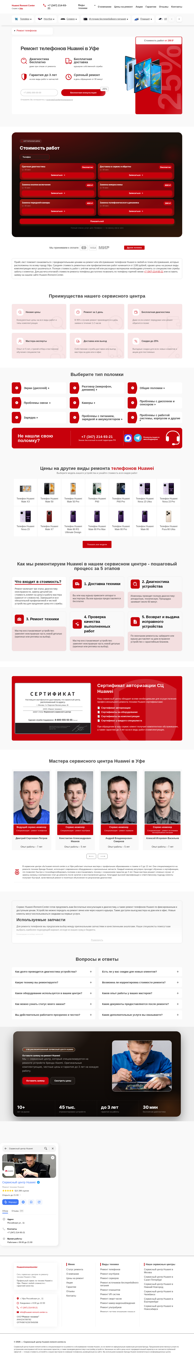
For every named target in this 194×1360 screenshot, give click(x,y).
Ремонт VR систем (110, 1294)
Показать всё (97, 221)
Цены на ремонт (123, 7)
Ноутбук (48, 19)
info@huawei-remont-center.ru (33, 1312)
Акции (139, 7)
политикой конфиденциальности (59, 100)
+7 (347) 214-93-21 (57, 7)
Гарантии (151, 7)
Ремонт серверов (109, 1278)
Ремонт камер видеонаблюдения (117, 1303)
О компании (104, 7)
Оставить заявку (35, 1080)
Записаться (56, 175)
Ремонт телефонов (110, 1269)
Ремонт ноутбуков (109, 1274)
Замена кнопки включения (36, 184)
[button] (91, 856)
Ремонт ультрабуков (111, 1307)
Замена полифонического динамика (119, 202)
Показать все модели (97, 544)
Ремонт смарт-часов (111, 1299)
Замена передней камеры (36, 202)
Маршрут (13, 1202)
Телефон (24, 19)
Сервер (71, 19)
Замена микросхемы (111, 184)
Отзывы (163, 7)
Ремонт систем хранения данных (117, 1312)
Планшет (145, 19)
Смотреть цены (62, 1080)
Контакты (176, 7)
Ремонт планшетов (110, 1290)
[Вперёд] (179, 19)
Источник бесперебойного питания (107, 19)
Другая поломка (134, 248)
